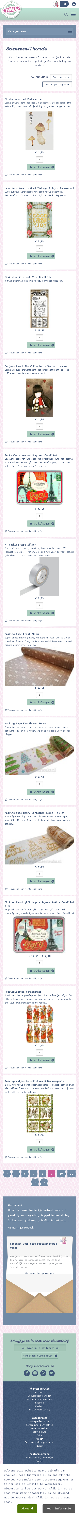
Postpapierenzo (39, 1453)
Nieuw (39, 1446)
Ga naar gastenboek (21, 1227)
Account (39, 1392)
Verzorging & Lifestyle (39, 1425)
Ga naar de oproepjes (39, 1273)
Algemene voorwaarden (39, 1399)
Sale (39, 1435)
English (39, 1402)
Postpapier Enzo (39, 1421)
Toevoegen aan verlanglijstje (25, 175)
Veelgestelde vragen (39, 1395)
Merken (39, 1439)
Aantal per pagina (56, 84)
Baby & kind (39, 1432)
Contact (39, 1406)
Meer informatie (59, 1508)
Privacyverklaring (39, 1409)
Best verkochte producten (39, 1442)
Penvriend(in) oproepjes (39, 1457)
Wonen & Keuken (39, 1428)
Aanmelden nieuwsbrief (38, 1355)
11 (71, 1173)
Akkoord (27, 1508)
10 (61, 1173)
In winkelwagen (40, 167)
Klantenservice (39, 1388)
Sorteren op (60, 77)
